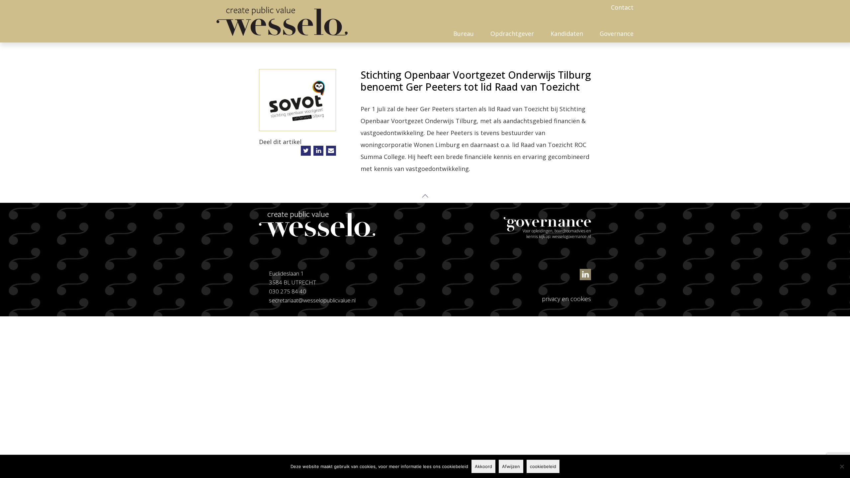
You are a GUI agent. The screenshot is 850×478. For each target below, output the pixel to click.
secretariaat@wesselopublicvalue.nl (312, 300)
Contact (622, 7)
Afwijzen (511, 466)
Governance (617, 34)
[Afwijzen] (841, 466)
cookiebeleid (543, 466)
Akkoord (483, 466)
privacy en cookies (566, 299)
